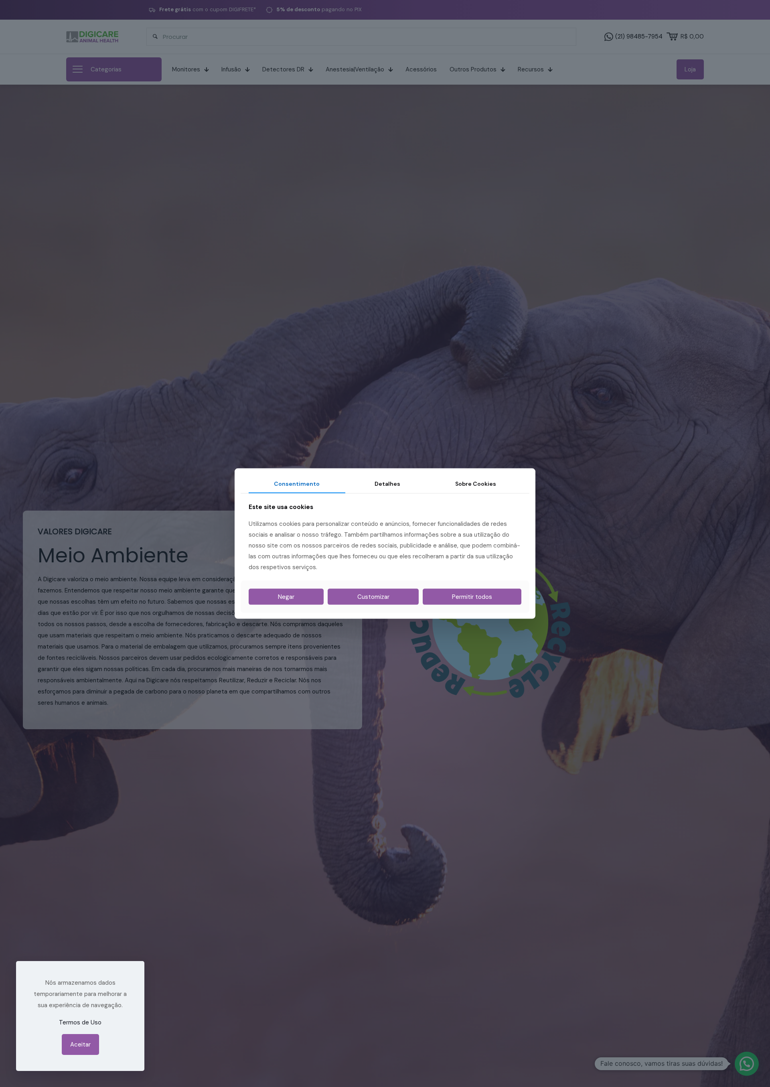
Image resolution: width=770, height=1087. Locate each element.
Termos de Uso (80, 1022)
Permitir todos (472, 596)
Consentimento (297, 483)
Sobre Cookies (475, 483)
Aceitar (80, 1044)
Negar (286, 596)
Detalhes (387, 483)
